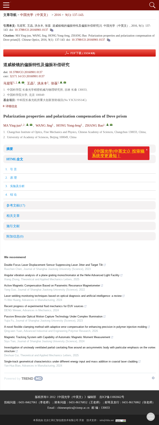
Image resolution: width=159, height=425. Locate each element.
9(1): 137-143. (74, 15)
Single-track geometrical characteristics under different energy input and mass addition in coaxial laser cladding (70, 361)
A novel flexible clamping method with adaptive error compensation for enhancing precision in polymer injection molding (75, 326)
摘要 (9, 149)
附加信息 (14, 236)
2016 (57, 15)
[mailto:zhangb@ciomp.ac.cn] (64, 82)
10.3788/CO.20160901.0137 (31, 29)
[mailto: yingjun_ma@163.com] (31, 125)
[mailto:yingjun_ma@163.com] (23, 82)
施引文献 (13, 226)
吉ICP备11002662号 (111, 397)
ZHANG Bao (94, 125)
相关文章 (13, 215)
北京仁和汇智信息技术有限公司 (61, 420)
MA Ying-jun (12, 125)
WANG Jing (44, 125)
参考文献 (15, 205)
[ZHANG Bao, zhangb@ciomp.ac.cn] (107, 124)
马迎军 (8, 83)
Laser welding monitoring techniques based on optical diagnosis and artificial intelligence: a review (63, 295)
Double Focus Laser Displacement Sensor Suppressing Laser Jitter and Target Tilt (53, 264)
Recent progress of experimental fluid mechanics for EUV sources (43, 306)
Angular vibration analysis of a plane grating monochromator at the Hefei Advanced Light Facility (61, 275)
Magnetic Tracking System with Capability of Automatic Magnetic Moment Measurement (57, 337)
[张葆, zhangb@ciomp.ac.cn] (61, 82)
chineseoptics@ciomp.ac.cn (73, 407)
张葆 (54, 83)
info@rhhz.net (107, 420)
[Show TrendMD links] (153, 378)
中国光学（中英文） (35, 15)
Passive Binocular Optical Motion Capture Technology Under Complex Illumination (53, 316)
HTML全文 (14, 159)
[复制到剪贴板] (51, 29)
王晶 (30, 83)
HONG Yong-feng (68, 125)
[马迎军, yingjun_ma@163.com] (19, 82)
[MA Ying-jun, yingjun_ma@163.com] (27, 124)
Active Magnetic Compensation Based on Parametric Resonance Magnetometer (52, 285)
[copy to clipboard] (108, 39)
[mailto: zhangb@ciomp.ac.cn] (111, 125)
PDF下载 (82, 53)
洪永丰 (42, 83)
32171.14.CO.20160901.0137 (27, 76)
